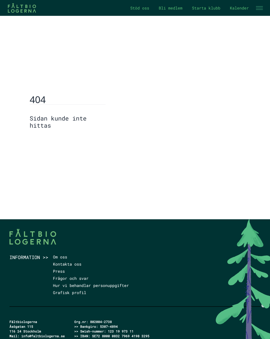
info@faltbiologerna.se (43, 336)
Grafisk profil (69, 292)
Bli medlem (170, 7)
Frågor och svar (71, 278)
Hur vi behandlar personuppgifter (91, 285)
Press (59, 271)
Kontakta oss (67, 264)
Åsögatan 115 (21, 326)
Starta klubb (206, 7)
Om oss (60, 256)
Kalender (239, 7)
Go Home (40, 138)
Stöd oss (139, 7)
